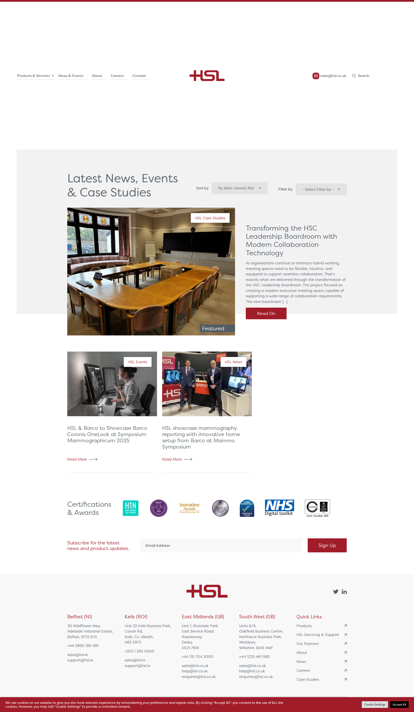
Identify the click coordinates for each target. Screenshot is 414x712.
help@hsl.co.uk (195, 671)
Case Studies (307, 679)
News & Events (70, 75)
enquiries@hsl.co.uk (199, 676)
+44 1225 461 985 (254, 656)
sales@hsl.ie (77, 654)
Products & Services (33, 75)
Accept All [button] (399, 704)
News (301, 661)
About (97, 75)
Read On (266, 313)
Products (304, 625)
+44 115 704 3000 (197, 656)
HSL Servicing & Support (317, 634)
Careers (117, 75)
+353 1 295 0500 (139, 651)
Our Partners (307, 643)
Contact (139, 75)
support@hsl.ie (80, 660)
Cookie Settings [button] (374, 704)
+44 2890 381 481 (83, 645)
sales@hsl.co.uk (332, 75)
